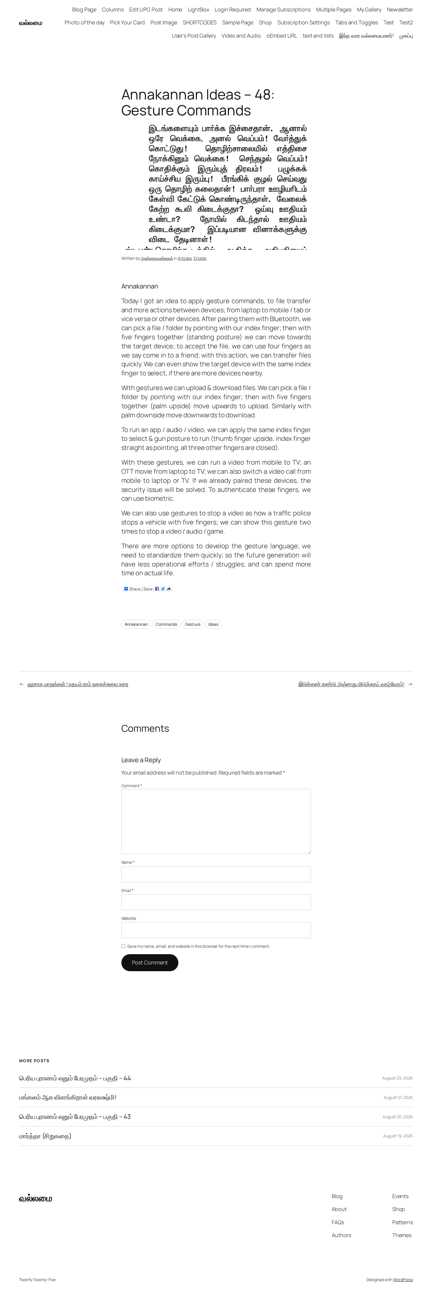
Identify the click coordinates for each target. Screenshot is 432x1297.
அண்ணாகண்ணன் (157, 258)
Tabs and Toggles (356, 22)
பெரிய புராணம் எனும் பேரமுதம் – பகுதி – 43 (75, 1116)
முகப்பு (406, 35)
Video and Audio (241, 35)
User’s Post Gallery (194, 35)
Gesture (192, 624)
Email (127, 890)
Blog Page (84, 9)
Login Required (233, 9)
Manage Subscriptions (284, 9)
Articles (185, 258)
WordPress (403, 1279)
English (200, 258)
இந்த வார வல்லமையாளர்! (366, 35)
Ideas (213, 624)
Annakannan (136, 624)
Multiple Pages (333, 9)
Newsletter (400, 9)
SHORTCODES (200, 22)
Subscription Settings (303, 22)
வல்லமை (30, 22)
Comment (131, 785)
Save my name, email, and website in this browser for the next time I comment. (198, 946)
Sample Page (237, 22)
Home (175, 9)
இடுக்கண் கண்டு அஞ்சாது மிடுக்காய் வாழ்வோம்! (351, 683)
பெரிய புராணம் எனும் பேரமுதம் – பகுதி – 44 (75, 1078)
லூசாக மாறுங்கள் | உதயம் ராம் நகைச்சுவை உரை (78, 683)
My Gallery (369, 9)
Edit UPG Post (146, 9)
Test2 (406, 22)
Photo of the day (84, 22)
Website (128, 918)
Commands (166, 624)
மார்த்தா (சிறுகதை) (45, 1136)
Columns (112, 9)
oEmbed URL (282, 35)
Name (128, 862)
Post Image (163, 22)
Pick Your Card (127, 22)
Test (389, 22)
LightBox (198, 9)
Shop (265, 22)
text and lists (318, 35)
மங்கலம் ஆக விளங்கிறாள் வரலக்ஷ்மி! (68, 1097)
